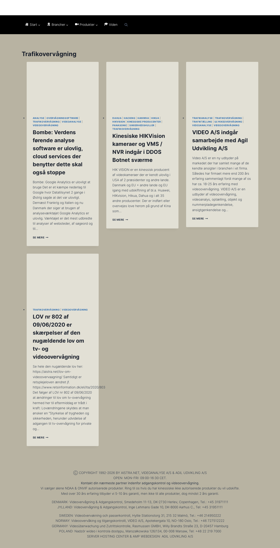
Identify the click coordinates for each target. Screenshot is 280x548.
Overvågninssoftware (62, 118)
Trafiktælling (202, 121)
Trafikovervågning (46, 121)
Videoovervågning (46, 125)
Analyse (38, 118)
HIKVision (118, 121)
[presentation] (63, 86)
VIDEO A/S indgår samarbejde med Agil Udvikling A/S (220, 140)
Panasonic (119, 125)
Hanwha (143, 118)
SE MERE (40, 237)
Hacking (129, 118)
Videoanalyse (71, 121)
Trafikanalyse (202, 118)
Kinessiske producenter (144, 121)
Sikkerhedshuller (141, 125)
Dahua (117, 118)
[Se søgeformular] (126, 24)
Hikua (155, 118)
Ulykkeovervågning (228, 121)
